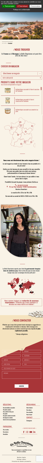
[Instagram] (39, 251)
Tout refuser (23, 6)
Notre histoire (29, 408)
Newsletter (5, 434)
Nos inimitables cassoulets (9, 408)
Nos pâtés (5, 414)
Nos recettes (6, 430)
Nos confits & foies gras (8, 412)
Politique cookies (21, 459)
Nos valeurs (29, 410)
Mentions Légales (21, 457)
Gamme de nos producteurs (9, 420)
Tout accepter (9, 6)
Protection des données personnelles (21, 461)
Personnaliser (35, 6)
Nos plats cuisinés (7, 410)
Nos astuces (5, 432)
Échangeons (29, 421)
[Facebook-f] (39, 245)
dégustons (7, 404)
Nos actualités (29, 412)
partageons (7, 426)
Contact (29, 417)
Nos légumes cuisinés (8, 418)
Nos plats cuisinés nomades (9, 416)
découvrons (31, 404)
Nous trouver (29, 415)
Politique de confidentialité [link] (21, 9)
